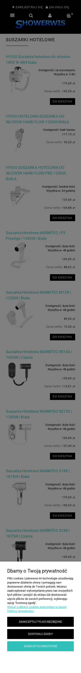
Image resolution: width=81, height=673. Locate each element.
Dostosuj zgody (40, 633)
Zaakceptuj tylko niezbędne (40, 621)
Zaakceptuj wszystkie (40, 646)
